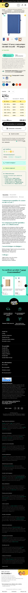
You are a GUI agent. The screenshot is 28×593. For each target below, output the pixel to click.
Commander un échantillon (15, 128)
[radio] (3, 78)
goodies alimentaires (21, 517)
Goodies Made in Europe (7, 357)
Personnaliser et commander (15, 124)
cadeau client (13, 489)
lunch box (4, 447)
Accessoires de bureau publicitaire (15, 9)
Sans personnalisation (19, 55)
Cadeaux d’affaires (6, 353)
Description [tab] (5, 194)
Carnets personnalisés (7, 10)
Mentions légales (21, 414)
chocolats (18, 519)
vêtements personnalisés (9, 465)
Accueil (3, 9)
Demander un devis (6, 341)
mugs (11, 423)
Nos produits (5, 346)
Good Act (4, 331)
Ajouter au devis (15, 133)
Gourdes (3, 423)
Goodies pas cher (6, 352)
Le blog (3, 333)
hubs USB (4, 477)
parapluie (5, 537)
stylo (3, 487)
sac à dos (10, 437)
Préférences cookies (20, 415)
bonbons (22, 519)
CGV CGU (15, 414)
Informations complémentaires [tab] (10, 197)
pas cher (21, 547)
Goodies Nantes (5, 350)
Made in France (15, 541)
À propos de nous (5, 337)
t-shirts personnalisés (16, 527)
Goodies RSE (5, 348)
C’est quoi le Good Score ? (9, 154)
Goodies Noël (5, 355)
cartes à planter (14, 505)
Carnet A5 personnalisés (19, 10)
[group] (8, 285)
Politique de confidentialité (9, 415)
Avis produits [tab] (13, 194)
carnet (4, 456)
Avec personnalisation (8, 55)
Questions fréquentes (7, 335)
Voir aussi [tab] (21, 197)
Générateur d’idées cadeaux (8, 339)
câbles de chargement (19, 477)
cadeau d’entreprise (10, 559)
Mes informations (7, 362)
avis (23, 141)
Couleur (4, 82)
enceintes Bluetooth (20, 476)
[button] (3, 5)
